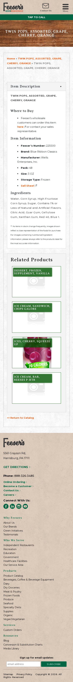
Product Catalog (13, 576)
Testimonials (10, 534)
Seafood (8, 603)
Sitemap (8, 674)
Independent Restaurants (18, 545)
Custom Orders (12, 630)
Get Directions (16, 467)
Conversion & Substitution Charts (22, 644)
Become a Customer (17, 486)
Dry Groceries (11, 587)
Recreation (9, 549)
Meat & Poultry (12, 591)
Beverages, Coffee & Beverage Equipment (28, 579)
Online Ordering (14, 482)
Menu (65, 11)
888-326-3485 (24, 475)
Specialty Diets (12, 607)
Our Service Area (13, 565)
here (20, 126)
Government (11, 557)
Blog (6, 640)
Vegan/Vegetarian (14, 619)
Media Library (11, 648)
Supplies (8, 611)
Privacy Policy (24, 674)
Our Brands (10, 526)
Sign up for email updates (36, 657)
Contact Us (45, 10)
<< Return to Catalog (20, 417)
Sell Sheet (27, 185)
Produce (8, 599)
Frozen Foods (11, 595)
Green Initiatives (13, 530)
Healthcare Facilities (15, 561)
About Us (8, 523)
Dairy (6, 584)
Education (9, 553)
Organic (8, 615)
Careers (9, 494)
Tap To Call (36, 17)
